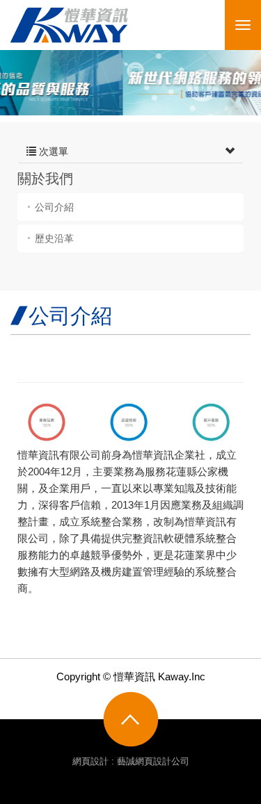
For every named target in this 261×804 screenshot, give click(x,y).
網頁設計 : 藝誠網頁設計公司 (130, 761)
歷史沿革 (54, 238)
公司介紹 (54, 207)
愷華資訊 (69, 25)
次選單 (52, 151)
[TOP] (131, 719)
